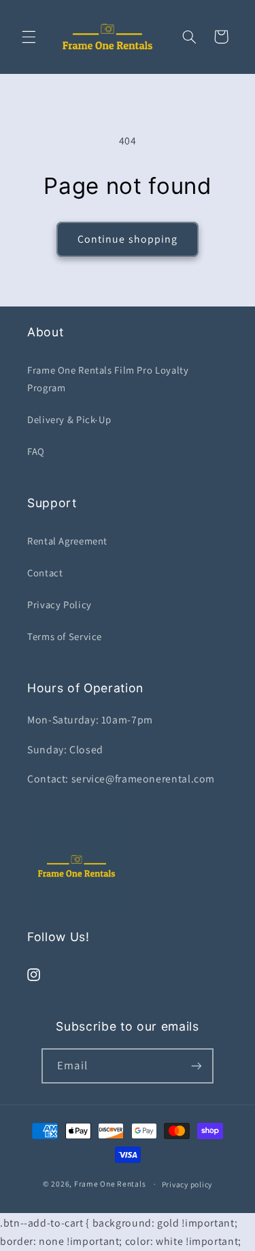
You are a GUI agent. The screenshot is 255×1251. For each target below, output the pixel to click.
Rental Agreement (67, 540)
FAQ (36, 451)
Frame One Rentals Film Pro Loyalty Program (107, 378)
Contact (45, 572)
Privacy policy (187, 1184)
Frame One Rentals (110, 1183)
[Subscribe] (195, 1065)
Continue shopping (127, 239)
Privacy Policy (59, 604)
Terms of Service (64, 636)
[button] (28, 36)
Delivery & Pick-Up (69, 419)
